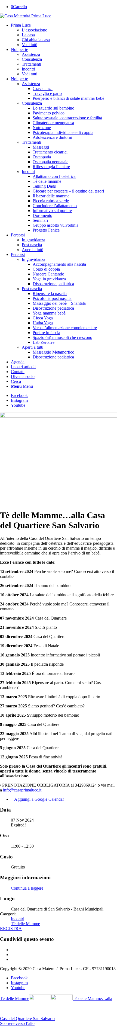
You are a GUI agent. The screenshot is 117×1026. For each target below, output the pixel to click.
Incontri (28, 171)
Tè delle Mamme (25, 923)
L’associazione (34, 30)
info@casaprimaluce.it (22, 790)
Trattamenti (31, 142)
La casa (28, 35)
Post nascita (32, 244)
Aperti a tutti (32, 249)
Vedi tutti (29, 44)
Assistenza (31, 83)
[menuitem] (64, 35)
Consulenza (32, 103)
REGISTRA (11, 928)
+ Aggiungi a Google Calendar (37, 799)
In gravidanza (33, 240)
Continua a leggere (27, 888)
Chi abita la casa (36, 39)
